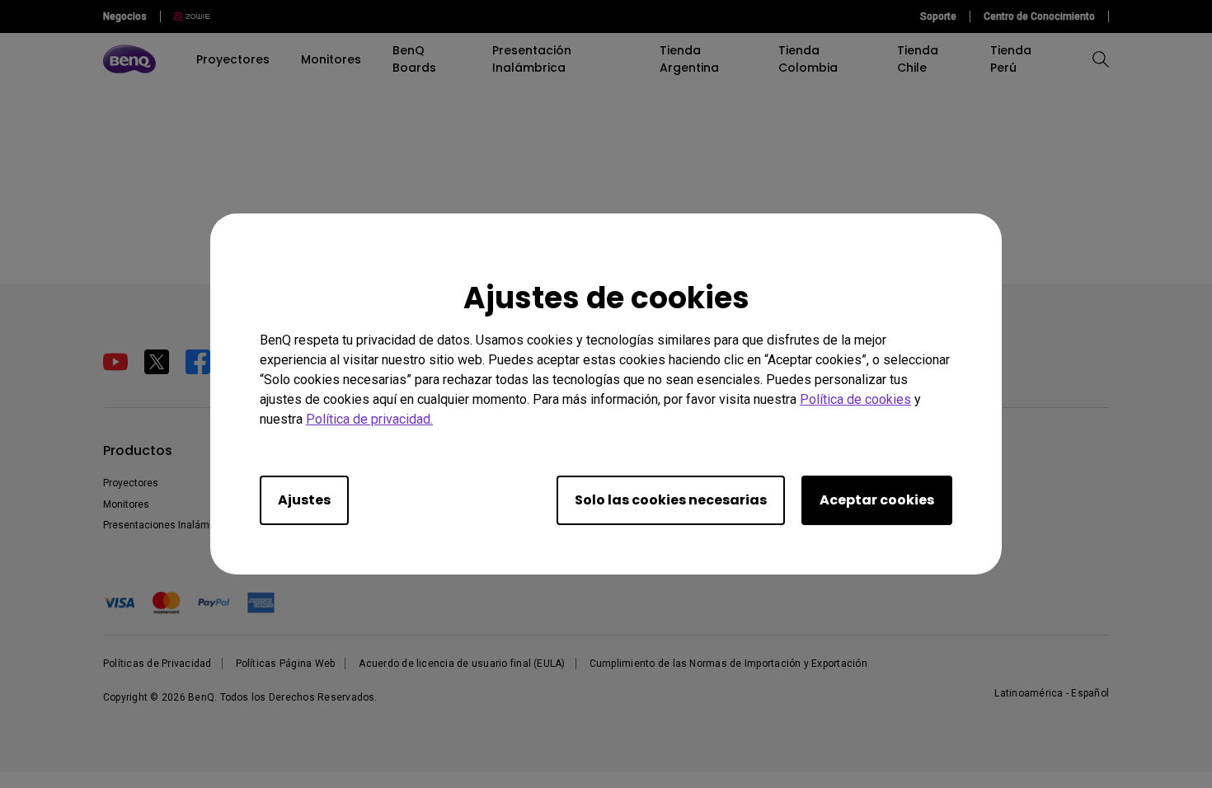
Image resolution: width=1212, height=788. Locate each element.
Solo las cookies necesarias (671, 499)
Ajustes (304, 499)
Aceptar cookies (877, 499)
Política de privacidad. (369, 419)
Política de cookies (855, 399)
